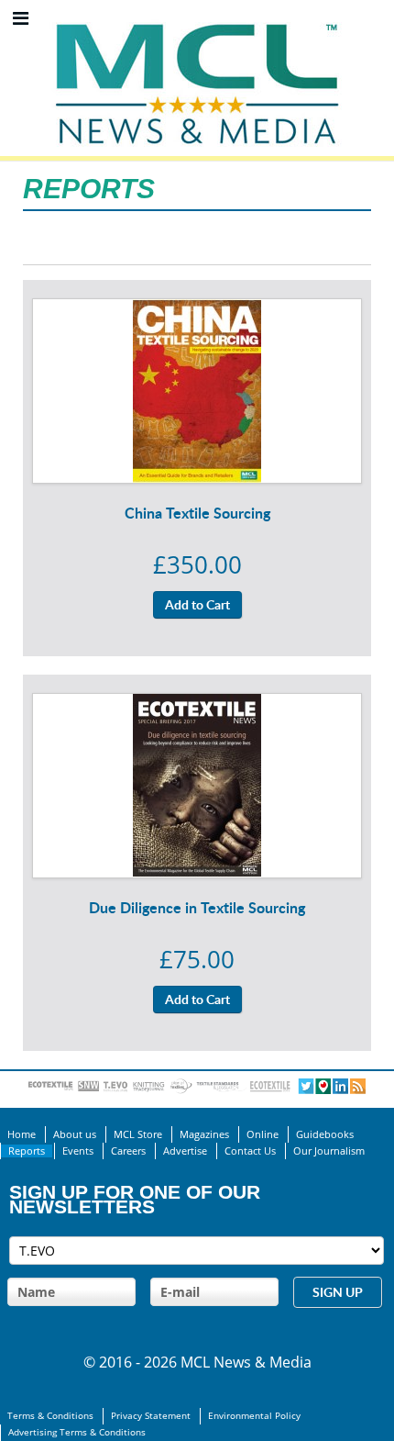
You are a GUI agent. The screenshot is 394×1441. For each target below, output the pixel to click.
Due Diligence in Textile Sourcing (197, 907)
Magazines (204, 1134)
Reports (26, 1151)
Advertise (185, 1151)
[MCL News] (197, 18)
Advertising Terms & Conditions (77, 1432)
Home (21, 1134)
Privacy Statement (151, 1416)
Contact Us (250, 1151)
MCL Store (138, 1134)
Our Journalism (329, 1151)
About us (74, 1134)
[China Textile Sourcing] (197, 310)
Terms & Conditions (50, 1416)
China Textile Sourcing (197, 512)
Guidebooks (325, 1134)
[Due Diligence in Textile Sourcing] (197, 705)
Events (77, 1151)
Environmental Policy (254, 1416)
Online (262, 1134)
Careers (128, 1151)
